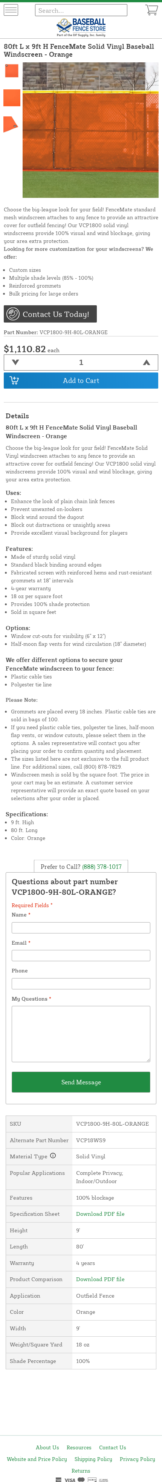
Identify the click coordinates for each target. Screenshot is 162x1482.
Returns (81, 1470)
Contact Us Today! (56, 314)
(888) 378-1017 (101, 866)
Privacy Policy (137, 1459)
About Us (47, 1447)
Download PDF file (100, 1213)
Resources (79, 1447)
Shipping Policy (93, 1459)
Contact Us (112, 1447)
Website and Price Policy (37, 1459)
